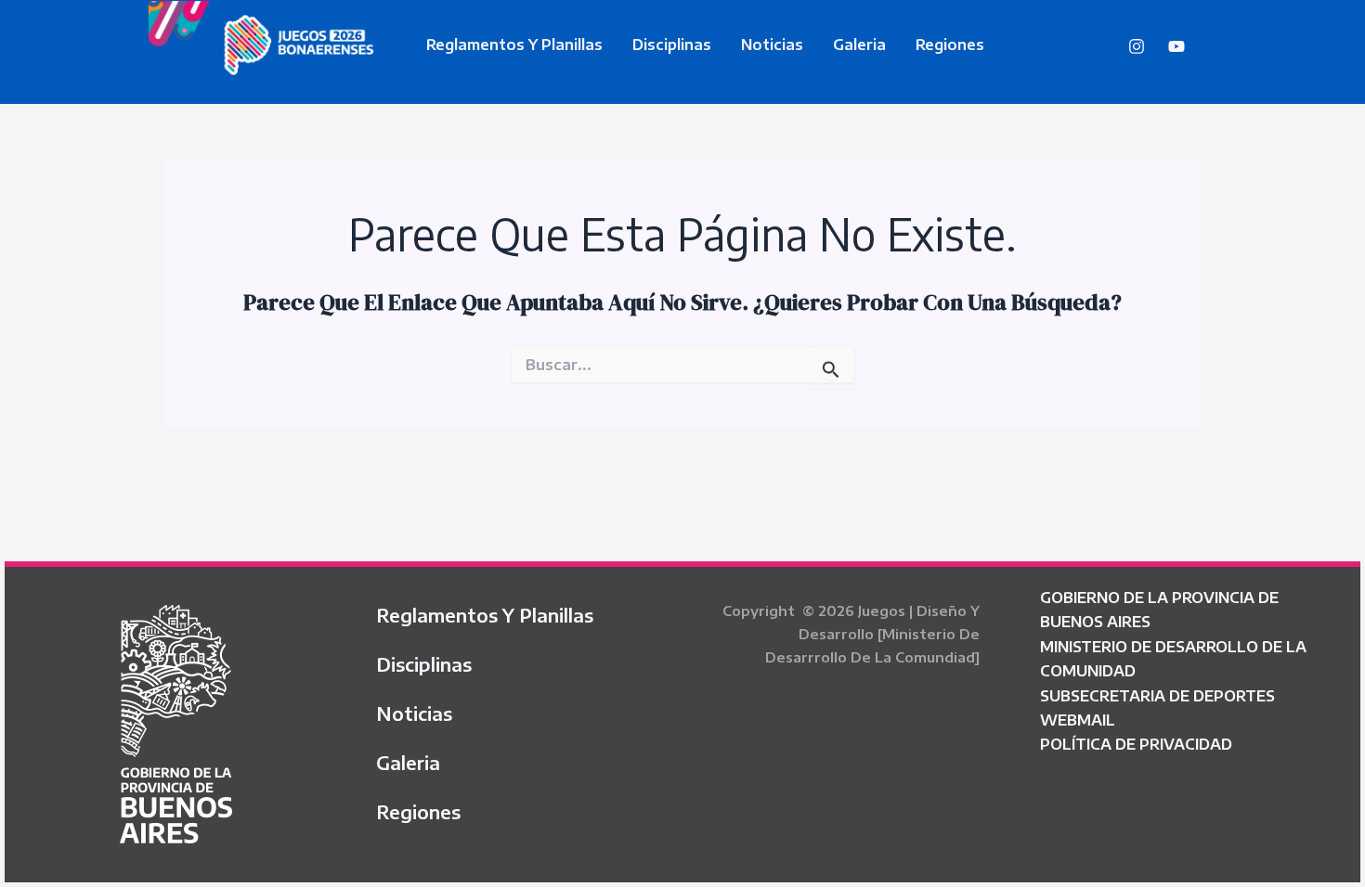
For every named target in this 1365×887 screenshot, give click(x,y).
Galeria (859, 44)
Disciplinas (671, 44)
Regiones (950, 44)
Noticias (772, 44)
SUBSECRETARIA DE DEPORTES (1157, 696)
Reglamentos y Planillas (514, 44)
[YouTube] (1176, 46)
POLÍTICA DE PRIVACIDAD (1136, 744)
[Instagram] (1136, 46)
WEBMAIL (1077, 720)
